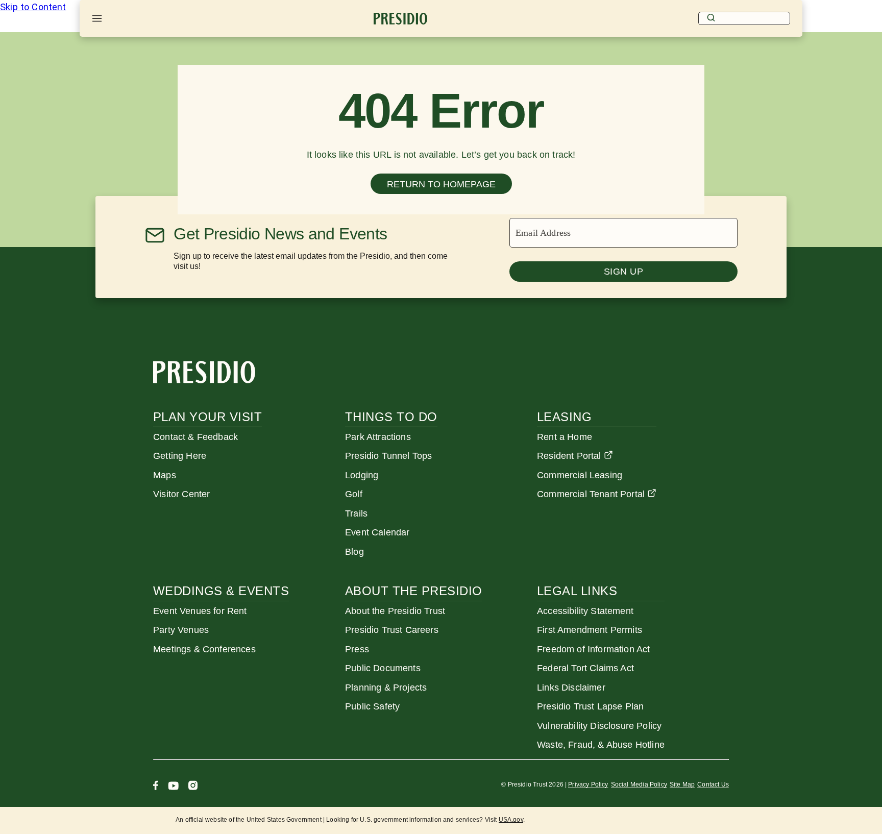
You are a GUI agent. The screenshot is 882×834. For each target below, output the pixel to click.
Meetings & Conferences (204, 649)
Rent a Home (564, 437)
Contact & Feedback (195, 437)
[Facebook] (155, 787)
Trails (356, 513)
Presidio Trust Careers (391, 630)
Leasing (564, 417)
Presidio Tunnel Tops (388, 456)
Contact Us (713, 784)
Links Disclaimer (571, 687)
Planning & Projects (386, 687)
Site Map (682, 784)
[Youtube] (173, 787)
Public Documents (383, 668)
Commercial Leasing (579, 475)
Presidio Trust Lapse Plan (590, 706)
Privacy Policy (588, 784)
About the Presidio (413, 591)
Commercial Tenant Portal (591, 494)
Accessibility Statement (585, 611)
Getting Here (179, 456)
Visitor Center (181, 494)
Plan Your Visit (207, 417)
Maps (164, 475)
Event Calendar (377, 532)
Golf (353, 494)
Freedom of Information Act (593, 649)
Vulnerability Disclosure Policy (599, 726)
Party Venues (181, 630)
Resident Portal (569, 456)
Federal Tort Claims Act (585, 668)
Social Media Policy (639, 784)
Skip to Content (33, 7)
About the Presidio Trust (395, 611)
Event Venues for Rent (200, 611)
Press (357, 649)
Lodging (361, 475)
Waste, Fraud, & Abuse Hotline (601, 745)
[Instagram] (193, 787)
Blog (354, 552)
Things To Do (391, 417)
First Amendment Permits (589, 630)
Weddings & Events (221, 591)
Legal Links (577, 591)
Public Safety (372, 706)
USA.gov (511, 819)
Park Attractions (378, 437)
